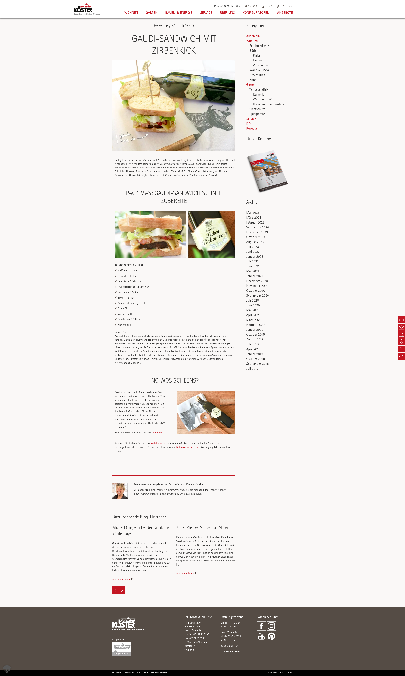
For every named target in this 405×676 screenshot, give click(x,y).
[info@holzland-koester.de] (270, 6)
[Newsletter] (401, 327)
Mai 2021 (252, 271)
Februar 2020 (255, 325)
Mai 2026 (252, 213)
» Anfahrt (189, 650)
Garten (250, 85)
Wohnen (252, 41)
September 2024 (257, 228)
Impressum (117, 673)
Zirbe (252, 80)
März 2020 (253, 320)
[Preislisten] (401, 349)
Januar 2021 (254, 276)
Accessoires (257, 75)
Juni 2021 (253, 266)
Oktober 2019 (255, 335)
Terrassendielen (259, 90)
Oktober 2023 (255, 237)
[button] (7, 669)
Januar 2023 (254, 257)
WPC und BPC (262, 100)
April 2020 (253, 315)
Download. (157, 433)
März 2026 (253, 218)
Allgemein (253, 36)
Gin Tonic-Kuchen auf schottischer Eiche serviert (122, 590)
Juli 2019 (252, 344)
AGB (138, 673)
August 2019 (255, 340)
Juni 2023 (253, 252)
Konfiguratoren (256, 13)
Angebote (285, 13)
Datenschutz (129, 673)
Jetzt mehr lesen (121, 579)
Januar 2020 (254, 330)
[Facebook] (277, 6)
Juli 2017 (252, 369)
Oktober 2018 (255, 359)
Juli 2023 (252, 247)
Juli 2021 (252, 262)
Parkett (257, 56)
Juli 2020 (252, 301)
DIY (248, 124)
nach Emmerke (158, 443)
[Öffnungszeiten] (401, 319)
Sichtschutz (257, 109)
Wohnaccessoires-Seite (188, 447)
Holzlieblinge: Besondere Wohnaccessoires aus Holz (115, 590)
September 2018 (257, 364)
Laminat (258, 60)
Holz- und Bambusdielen (270, 104)
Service (251, 119)
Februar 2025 (255, 223)
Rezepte (251, 129)
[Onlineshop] (401, 356)
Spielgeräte (257, 114)
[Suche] (262, 6)
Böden (253, 51)
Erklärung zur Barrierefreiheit (155, 673)
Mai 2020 (252, 310)
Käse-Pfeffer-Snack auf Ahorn (203, 528)
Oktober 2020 (255, 291)
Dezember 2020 (257, 281)
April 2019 (253, 349)
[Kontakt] (284, 6)
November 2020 (257, 286)
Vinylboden (260, 65)
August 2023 (255, 242)
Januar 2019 (254, 354)
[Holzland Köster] (87, 8)
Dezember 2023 (257, 232)
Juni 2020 (253, 306)
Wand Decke (259, 70)
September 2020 (257, 296)
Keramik (258, 95)
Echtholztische (259, 46)
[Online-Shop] (291, 6)
